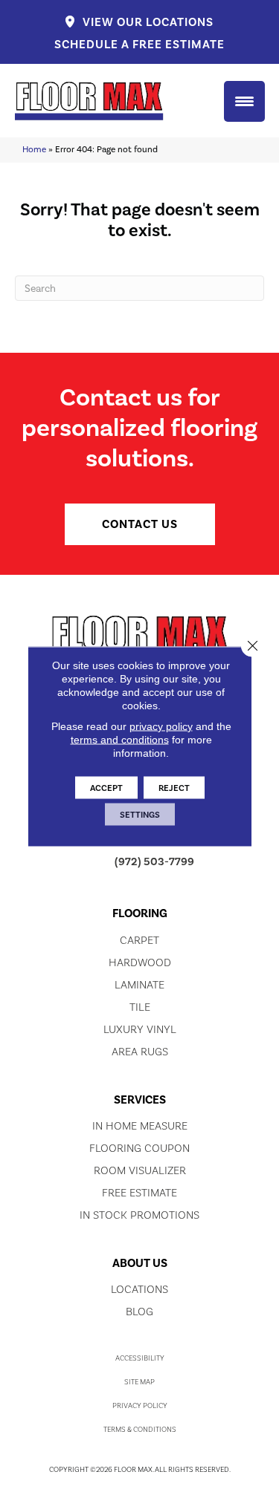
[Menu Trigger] (244, 101)
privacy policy (161, 726)
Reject (174, 787)
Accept (106, 787)
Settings (140, 814)
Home (34, 149)
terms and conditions (120, 739)
